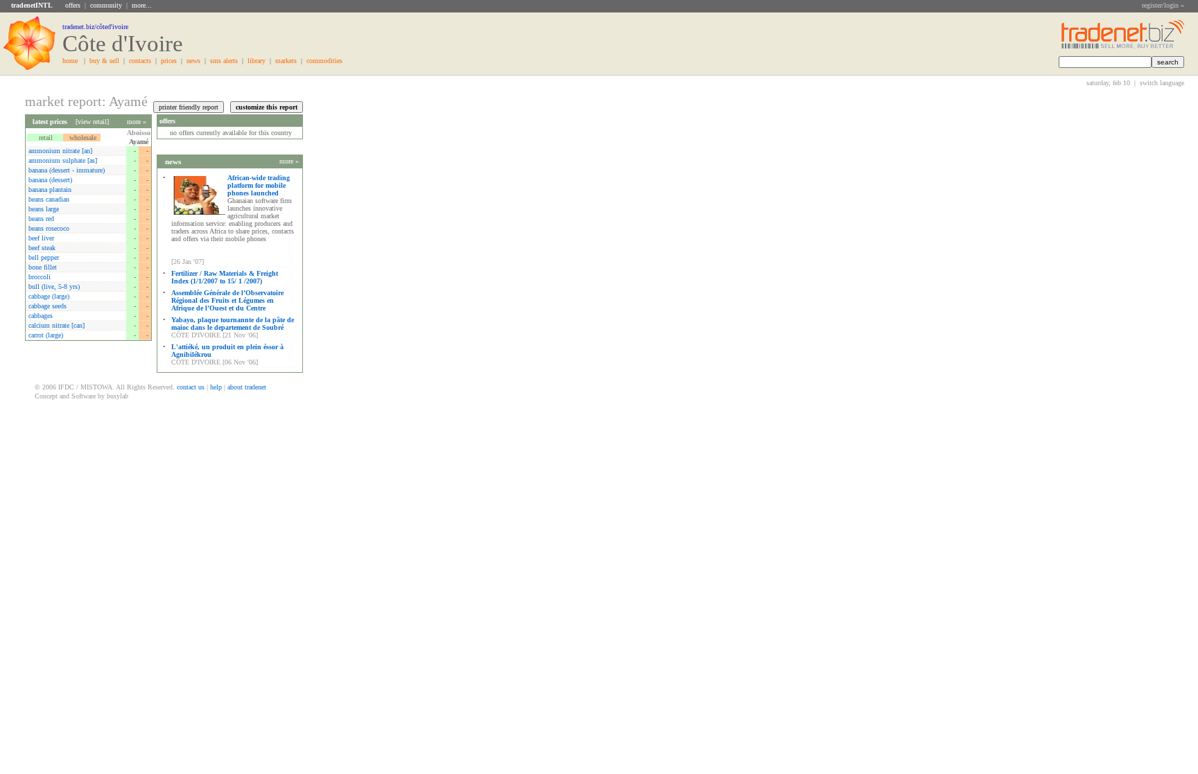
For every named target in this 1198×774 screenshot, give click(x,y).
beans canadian (48, 199)
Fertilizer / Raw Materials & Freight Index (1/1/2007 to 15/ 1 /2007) (224, 277)
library (257, 60)
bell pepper (43, 257)
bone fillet (42, 267)
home (70, 60)
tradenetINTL (32, 5)
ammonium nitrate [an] (60, 151)
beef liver (41, 238)
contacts (140, 60)
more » (136, 121)
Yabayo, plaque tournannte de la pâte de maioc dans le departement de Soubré (232, 323)
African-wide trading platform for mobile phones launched (258, 185)
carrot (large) (45, 335)
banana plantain (49, 189)
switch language (1162, 83)
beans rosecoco (48, 228)
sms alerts (224, 60)
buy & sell (104, 60)
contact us (191, 387)
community (106, 5)
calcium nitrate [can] (56, 325)
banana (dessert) (50, 180)
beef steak (41, 248)
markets (286, 60)
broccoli (39, 277)
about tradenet (246, 387)
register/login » (1163, 5)
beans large (43, 209)
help (216, 387)
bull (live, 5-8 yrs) (54, 286)
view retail (92, 121)
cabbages (40, 315)
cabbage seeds (47, 306)
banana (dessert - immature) (66, 170)
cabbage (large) (48, 296)
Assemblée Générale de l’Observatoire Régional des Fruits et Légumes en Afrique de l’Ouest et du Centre (227, 300)
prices (169, 60)
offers (72, 5)
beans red (41, 218)
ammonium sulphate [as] (62, 160)
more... (142, 5)
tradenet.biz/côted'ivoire (95, 26)
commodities (324, 60)
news (193, 60)
